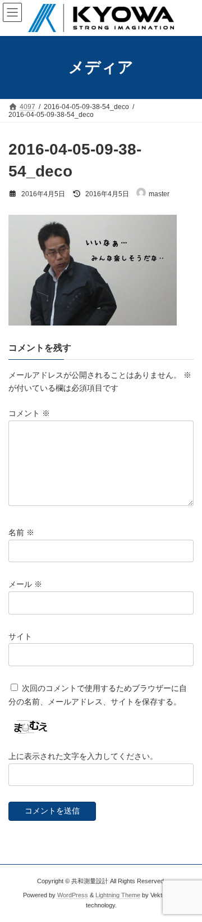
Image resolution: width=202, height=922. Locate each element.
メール (25, 584)
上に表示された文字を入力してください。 (83, 756)
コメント (29, 413)
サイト (20, 635)
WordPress (72, 895)
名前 (21, 532)
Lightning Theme (117, 895)
